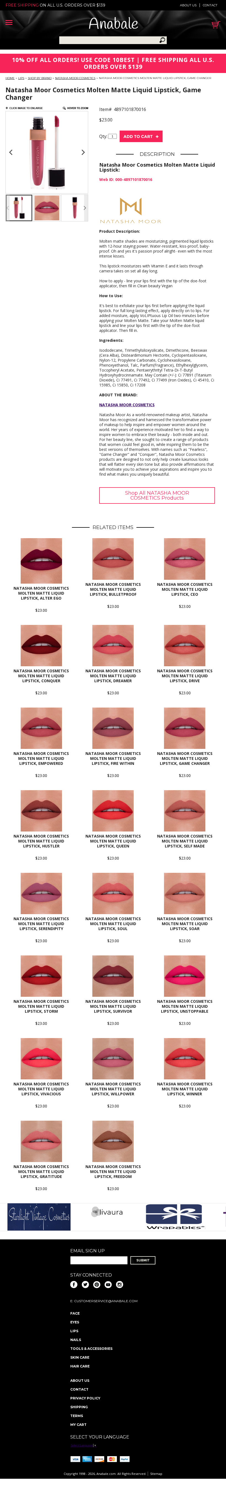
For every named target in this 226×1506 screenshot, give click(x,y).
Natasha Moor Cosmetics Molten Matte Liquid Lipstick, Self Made (184, 841)
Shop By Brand (40, 78)
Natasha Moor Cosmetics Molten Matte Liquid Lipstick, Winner (184, 1088)
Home (10, 78)
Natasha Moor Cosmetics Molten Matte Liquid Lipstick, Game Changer (184, 758)
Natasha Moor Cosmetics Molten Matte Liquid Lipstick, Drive (184, 675)
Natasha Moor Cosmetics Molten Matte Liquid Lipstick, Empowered (41, 758)
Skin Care (79, 1357)
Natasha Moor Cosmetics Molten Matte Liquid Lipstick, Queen (113, 841)
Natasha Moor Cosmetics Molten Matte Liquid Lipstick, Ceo (184, 589)
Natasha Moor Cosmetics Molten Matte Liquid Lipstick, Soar (184, 923)
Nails (75, 1340)
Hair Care (80, 1366)
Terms (76, 1416)
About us (188, 5)
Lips (21, 78)
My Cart (78, 1425)
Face (75, 1313)
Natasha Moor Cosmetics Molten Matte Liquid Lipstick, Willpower (113, 1088)
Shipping (79, 1407)
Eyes (74, 1322)
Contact (210, 5)
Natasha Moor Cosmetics (75, 78)
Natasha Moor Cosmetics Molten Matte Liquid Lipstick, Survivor (113, 1006)
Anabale (113, 24)
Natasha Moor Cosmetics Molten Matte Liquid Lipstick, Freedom (113, 1171)
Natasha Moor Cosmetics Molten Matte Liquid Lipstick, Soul (113, 923)
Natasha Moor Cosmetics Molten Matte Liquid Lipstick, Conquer (41, 675)
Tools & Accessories (91, 1349)
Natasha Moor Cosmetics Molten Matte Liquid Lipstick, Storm (41, 1006)
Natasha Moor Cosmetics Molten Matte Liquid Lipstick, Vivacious (41, 1088)
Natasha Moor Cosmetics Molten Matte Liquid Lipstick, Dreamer (113, 675)
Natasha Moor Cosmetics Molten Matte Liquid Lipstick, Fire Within (113, 758)
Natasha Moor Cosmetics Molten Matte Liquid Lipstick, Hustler (41, 841)
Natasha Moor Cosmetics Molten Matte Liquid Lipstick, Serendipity (41, 923)
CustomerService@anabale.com (106, 1301)
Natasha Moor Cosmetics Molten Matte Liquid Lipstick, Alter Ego (41, 593)
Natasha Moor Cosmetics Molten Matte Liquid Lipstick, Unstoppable (184, 1006)
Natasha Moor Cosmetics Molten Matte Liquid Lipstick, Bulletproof (113, 589)
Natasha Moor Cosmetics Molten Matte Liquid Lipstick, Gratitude (41, 1171)
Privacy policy (85, 1398)
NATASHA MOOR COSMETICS (127, 404)
